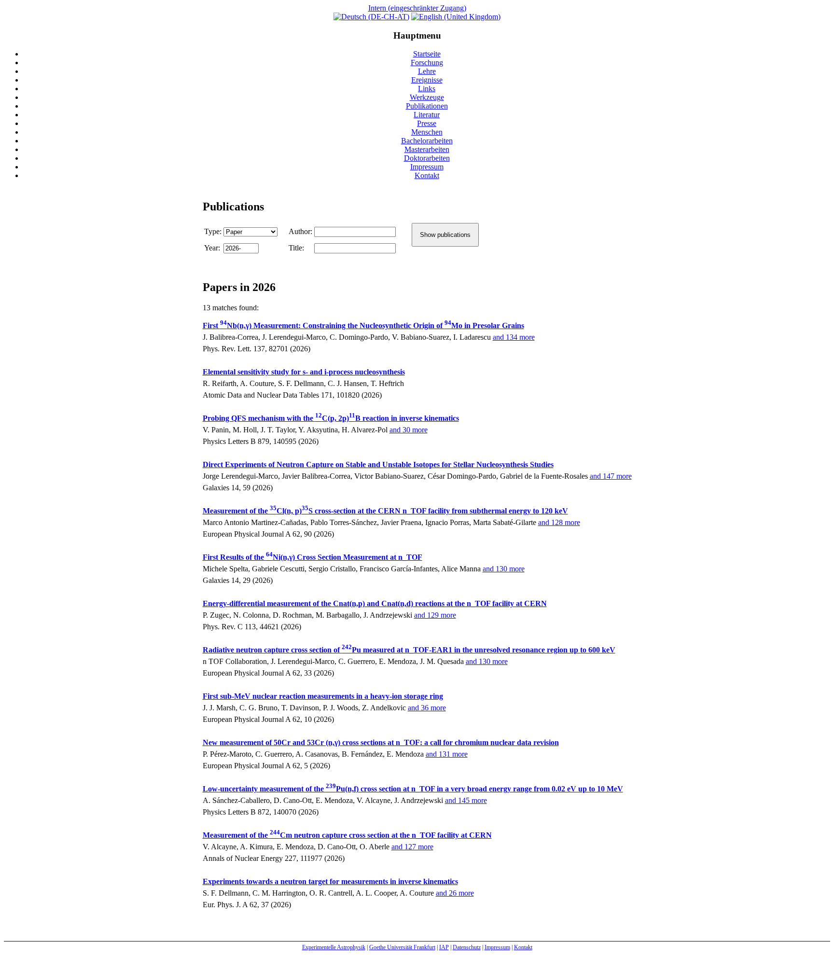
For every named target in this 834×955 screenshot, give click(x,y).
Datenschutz (467, 947)
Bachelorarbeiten (427, 141)
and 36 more (427, 708)
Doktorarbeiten (427, 158)
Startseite (427, 54)
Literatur (427, 115)
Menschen (427, 132)
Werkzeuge (427, 97)
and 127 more (412, 847)
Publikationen (427, 106)
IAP (444, 947)
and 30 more (408, 430)
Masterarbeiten (426, 149)
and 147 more (611, 476)
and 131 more (447, 754)
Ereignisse (427, 80)
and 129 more (435, 615)
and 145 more (466, 800)
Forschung (427, 62)
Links (426, 88)
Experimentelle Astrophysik (333, 947)
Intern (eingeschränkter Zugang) (417, 8)
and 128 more (559, 522)
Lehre (427, 71)
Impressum (427, 167)
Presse (426, 123)
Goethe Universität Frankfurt (402, 947)
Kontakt (427, 175)
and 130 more (504, 569)
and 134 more (514, 337)
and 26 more (455, 893)
